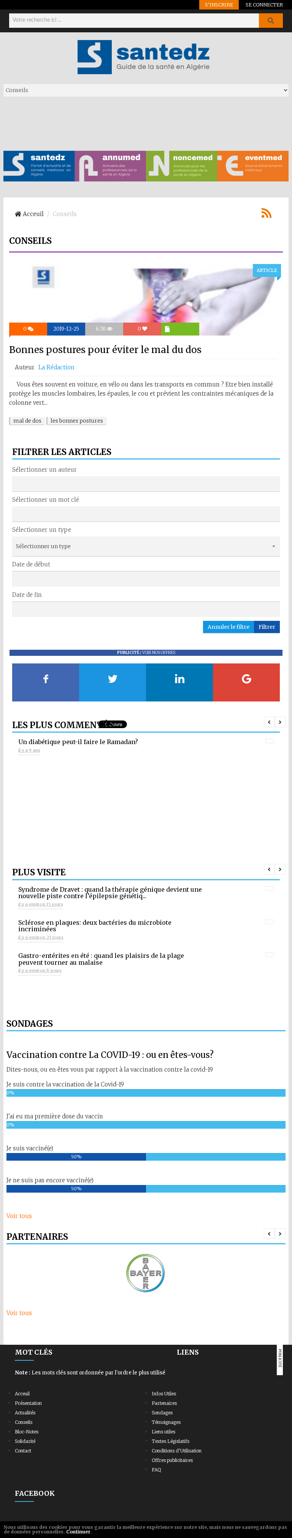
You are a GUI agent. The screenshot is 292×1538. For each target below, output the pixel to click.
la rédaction (56, 367)
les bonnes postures (77, 420)
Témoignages (166, 1422)
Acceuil (22, 1393)
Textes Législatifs (170, 1441)
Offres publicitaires (172, 1460)
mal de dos (27, 420)
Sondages (162, 1413)
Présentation (28, 1403)
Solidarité (25, 1441)
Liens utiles (163, 1432)
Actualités (25, 1413)
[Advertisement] (141, 123)
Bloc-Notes (26, 1432)
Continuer (78, 1532)
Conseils (23, 1422)
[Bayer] (146, 1273)
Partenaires (164, 1403)
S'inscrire (219, 5)
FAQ (156, 1470)
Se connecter (264, 5)
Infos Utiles (164, 1393)
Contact (23, 1451)
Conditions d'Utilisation (177, 1451)
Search (271, 20)
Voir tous (19, 1216)
